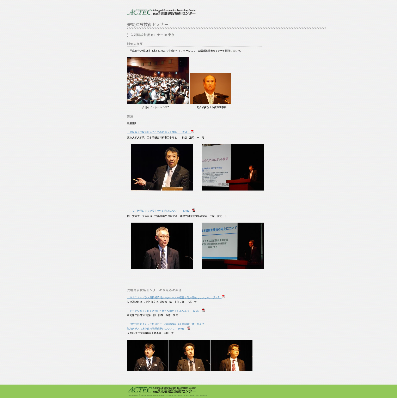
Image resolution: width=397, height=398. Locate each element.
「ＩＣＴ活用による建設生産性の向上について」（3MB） (159, 210)
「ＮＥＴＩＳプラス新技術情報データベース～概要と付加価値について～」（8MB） (174, 297)
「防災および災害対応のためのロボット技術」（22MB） (159, 132)
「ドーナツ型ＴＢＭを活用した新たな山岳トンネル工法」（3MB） (164, 310)
